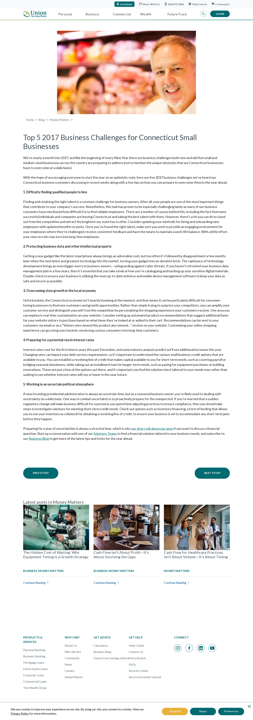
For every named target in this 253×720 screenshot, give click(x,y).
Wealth (146, 14)
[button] (203, 14)
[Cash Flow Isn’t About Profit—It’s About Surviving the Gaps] (126, 527)
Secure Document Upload (145, 677)
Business (92, 14)
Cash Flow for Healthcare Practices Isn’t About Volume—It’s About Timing (196, 554)
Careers (70, 670)
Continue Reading (34, 582)
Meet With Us (151, 4)
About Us (71, 645)
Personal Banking (34, 650)
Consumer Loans (33, 675)
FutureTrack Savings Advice (111, 658)
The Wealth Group (35, 687)
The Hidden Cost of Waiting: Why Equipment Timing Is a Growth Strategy (55, 554)
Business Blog (39, 438)
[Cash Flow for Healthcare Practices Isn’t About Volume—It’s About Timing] (197, 527)
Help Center (199, 4)
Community (222, 4)
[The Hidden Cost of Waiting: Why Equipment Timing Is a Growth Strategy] (56, 527)
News (68, 664)
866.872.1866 (176, 4)
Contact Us (136, 651)
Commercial (122, 14)
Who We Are (73, 651)
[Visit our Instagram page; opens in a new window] (178, 648)
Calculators (101, 645)
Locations (126, 4)
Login (220, 13)
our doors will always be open (152, 428)
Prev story (41, 472)
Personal (65, 14)
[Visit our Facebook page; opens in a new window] (189, 648)
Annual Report (74, 677)
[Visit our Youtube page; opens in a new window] (212, 648)
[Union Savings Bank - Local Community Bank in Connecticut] (35, 14)
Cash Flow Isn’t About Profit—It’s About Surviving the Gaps (121, 554)
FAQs (132, 664)
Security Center (138, 670)
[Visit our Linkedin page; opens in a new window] (201, 648)
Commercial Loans (35, 681)
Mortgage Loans (33, 662)
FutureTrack (177, 14)
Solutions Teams (105, 433)
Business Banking (34, 656)
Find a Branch (137, 658)
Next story (212, 472)
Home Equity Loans (35, 669)
